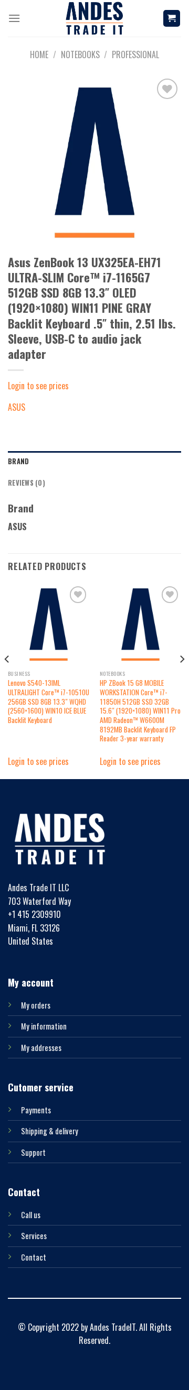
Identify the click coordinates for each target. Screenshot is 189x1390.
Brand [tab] (18, 461)
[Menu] (14, 18)
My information (44, 1026)
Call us (30, 1214)
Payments (36, 1109)
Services (34, 1235)
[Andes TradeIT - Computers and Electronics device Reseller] (94, 18)
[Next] (181, 680)
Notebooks (80, 54)
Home (39, 54)
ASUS (16, 407)
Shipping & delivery (49, 1130)
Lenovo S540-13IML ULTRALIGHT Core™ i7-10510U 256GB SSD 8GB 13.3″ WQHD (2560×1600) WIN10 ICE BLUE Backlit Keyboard (48, 701)
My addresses (41, 1047)
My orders (35, 1005)
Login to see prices (38, 385)
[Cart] (172, 18)
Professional (135, 54)
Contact (33, 1257)
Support (33, 1152)
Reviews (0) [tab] (26, 483)
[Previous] (7, 680)
